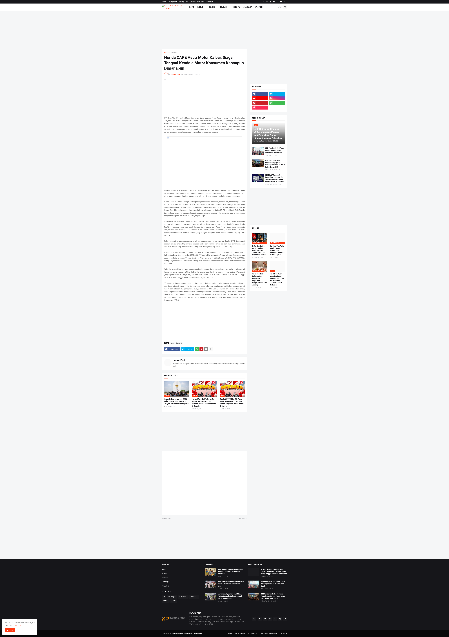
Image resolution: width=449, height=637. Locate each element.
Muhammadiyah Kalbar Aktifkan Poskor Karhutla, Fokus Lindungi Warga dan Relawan (230, 596)
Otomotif (259, 7)
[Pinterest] (201, 349)
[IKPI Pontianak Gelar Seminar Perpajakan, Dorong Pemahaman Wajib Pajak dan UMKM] (258, 163)
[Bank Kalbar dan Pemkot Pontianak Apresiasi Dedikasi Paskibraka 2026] (210, 584)
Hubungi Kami (183, 2)
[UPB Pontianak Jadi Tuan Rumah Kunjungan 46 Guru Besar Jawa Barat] (258, 151)
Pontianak (193, 597)
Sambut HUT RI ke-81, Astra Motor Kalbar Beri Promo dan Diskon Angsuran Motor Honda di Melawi (232, 402)
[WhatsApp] (197, 349)
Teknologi (165, 586)
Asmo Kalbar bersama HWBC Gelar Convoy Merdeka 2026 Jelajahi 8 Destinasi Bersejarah (176, 401)
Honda (174, 53)
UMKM (165, 601)
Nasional (236, 7)
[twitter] (274, 2)
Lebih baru (167, 519)
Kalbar (200, 7)
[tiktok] (284, 2)
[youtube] (281, 2)
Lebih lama (242, 519)
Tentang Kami (172, 2)
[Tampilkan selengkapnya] (211, 349)
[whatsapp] (277, 2)
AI (164, 597)
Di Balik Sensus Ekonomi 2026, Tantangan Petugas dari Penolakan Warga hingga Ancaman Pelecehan (274, 571)
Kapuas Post (179, 360)
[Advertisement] (224, 30)
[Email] (206, 349)
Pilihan (223, 7)
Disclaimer (209, 2)
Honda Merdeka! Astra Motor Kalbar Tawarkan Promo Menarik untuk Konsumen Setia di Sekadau (204, 402)
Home (164, 2)
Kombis (212, 7)
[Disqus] (204, 483)
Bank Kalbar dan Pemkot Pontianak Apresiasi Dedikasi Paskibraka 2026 (231, 584)
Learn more (17, 625)
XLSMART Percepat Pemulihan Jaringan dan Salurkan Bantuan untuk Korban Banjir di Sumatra (274, 178)
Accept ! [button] (10, 630)
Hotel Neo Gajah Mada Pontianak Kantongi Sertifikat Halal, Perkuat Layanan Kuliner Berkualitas (277, 279)
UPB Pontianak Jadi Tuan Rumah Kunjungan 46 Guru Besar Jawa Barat (274, 150)
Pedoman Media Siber (197, 2)
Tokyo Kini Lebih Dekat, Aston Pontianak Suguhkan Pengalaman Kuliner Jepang (259, 279)
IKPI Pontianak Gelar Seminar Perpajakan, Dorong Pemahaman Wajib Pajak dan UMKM (275, 163)
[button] (280, 7)
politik (174, 601)
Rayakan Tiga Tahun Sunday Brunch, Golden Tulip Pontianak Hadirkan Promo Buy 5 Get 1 (277, 250)
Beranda (167, 53)
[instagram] (267, 2)
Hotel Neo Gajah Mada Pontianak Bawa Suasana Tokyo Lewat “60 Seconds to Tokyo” (259, 250)
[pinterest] (270, 2)
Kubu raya (182, 597)
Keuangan (172, 597)
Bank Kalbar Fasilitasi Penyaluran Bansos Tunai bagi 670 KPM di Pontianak (230, 571)
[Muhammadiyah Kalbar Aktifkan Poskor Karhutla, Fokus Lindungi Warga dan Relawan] (210, 596)
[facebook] (263, 2)
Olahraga (247, 7)
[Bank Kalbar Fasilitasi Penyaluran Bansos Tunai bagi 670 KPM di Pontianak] (210, 572)
